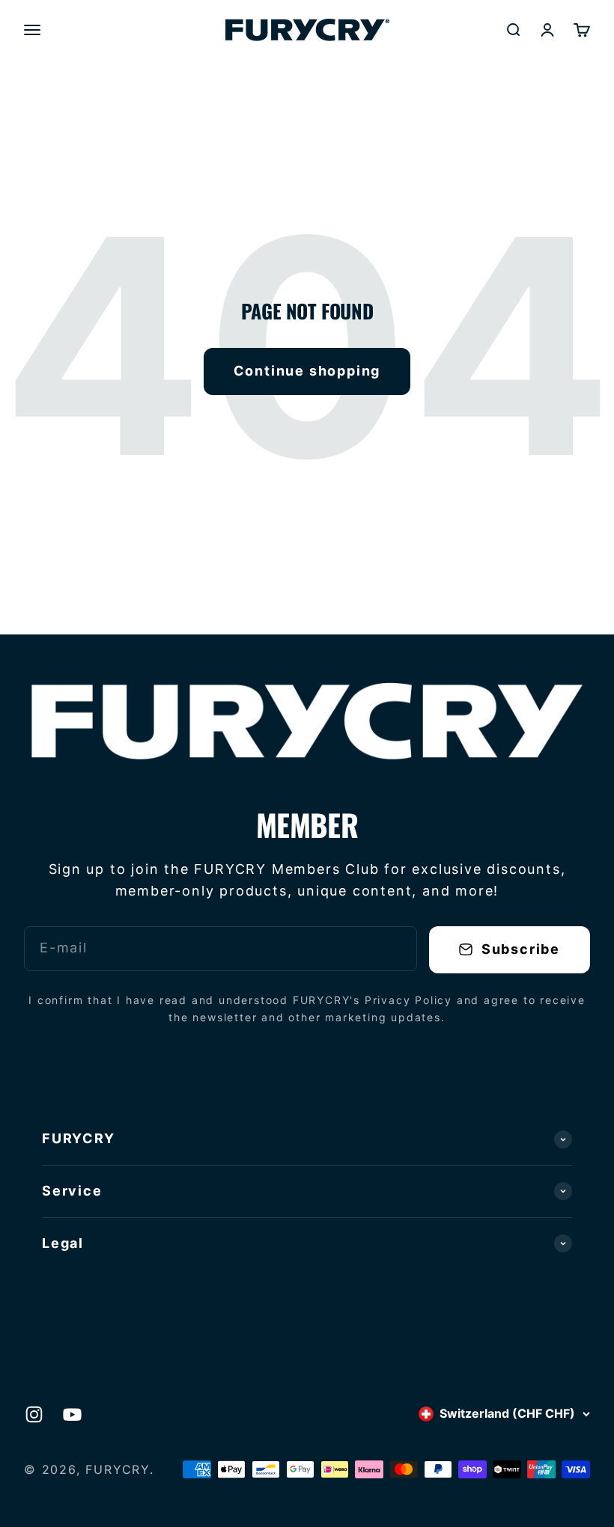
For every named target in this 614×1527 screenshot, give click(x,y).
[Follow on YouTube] (72, 1414)
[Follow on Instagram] (34, 1414)
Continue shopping (307, 371)
